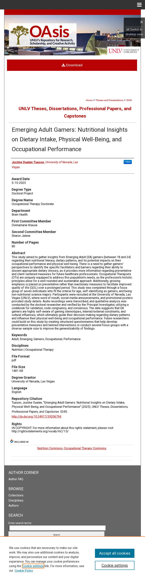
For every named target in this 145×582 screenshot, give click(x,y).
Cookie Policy (24, 570)
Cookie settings (33, 566)
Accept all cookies (114, 553)
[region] (72, 559)
